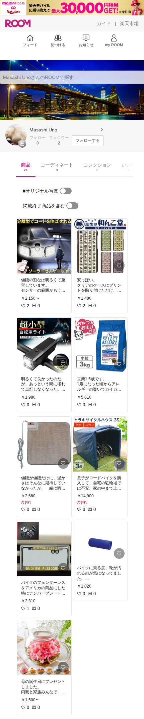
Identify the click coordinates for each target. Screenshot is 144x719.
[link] (44, 246)
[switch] (66, 191)
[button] (16, 134)
